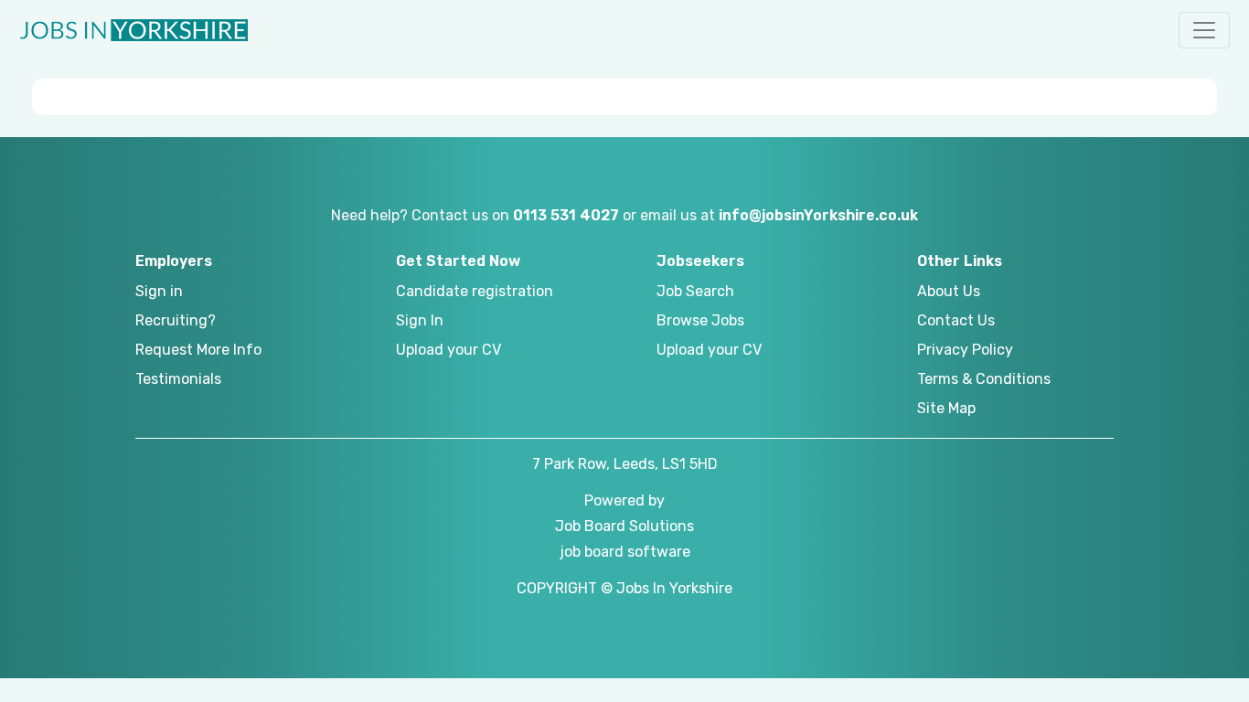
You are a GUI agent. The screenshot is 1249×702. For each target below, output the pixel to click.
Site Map (946, 408)
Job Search (695, 291)
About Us (948, 291)
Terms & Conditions (984, 379)
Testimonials (178, 379)
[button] (1204, 30)
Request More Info (198, 349)
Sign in (159, 291)
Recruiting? (175, 320)
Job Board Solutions (624, 526)
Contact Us (956, 320)
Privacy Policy (965, 349)
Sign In (419, 320)
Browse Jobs (700, 320)
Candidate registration (474, 291)
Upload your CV (448, 349)
